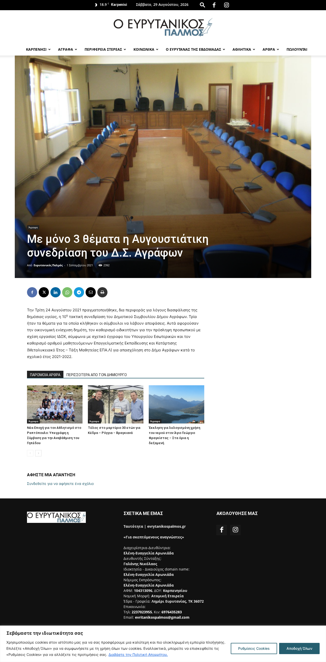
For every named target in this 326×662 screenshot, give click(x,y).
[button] (202, 5)
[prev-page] (30, 453)
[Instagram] (227, 5)
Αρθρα (269, 49)
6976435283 (171, 612)
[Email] (91, 292)
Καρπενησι (36, 49)
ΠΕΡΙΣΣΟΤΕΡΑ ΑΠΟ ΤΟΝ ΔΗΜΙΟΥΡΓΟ (96, 375)
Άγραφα (33, 227)
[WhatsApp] (67, 292)
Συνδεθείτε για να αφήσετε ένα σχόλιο (60, 483)
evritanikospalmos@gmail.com (162, 617)
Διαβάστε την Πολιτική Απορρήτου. (138, 654)
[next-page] (38, 453)
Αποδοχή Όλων (299, 648)
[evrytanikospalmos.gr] (163, 27)
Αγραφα (65, 49)
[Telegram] (79, 292)
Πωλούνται (297, 49)
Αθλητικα (242, 49)
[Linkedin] (55, 292)
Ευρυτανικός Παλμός (48, 265)
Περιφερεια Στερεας (103, 49)
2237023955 (142, 612)
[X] (44, 292)
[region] (163, 644)
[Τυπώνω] (102, 292)
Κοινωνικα (143, 49)
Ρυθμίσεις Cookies (254, 648)
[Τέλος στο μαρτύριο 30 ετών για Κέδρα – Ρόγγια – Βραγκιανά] (115, 404)
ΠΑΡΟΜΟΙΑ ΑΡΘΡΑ (45, 375)
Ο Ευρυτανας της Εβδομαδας (193, 49)
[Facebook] (214, 5)
